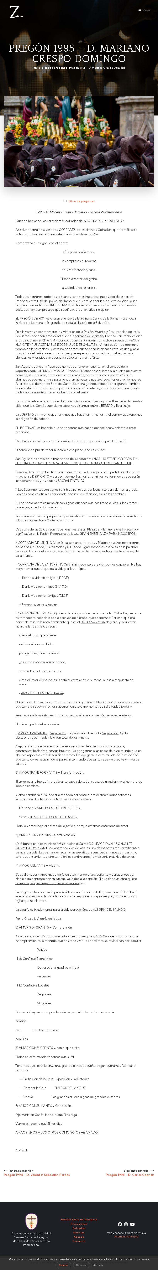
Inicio (36, 67)
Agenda (79, 1236)
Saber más (97, 1265)
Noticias (79, 1232)
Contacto (79, 1241)
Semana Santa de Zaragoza (79, 1219)
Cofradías (79, 1228)
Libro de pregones (54, 67)
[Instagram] (126, 1224)
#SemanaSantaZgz (126, 1236)
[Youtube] (132, 1224)
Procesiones (79, 1223)
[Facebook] (120, 1224)
